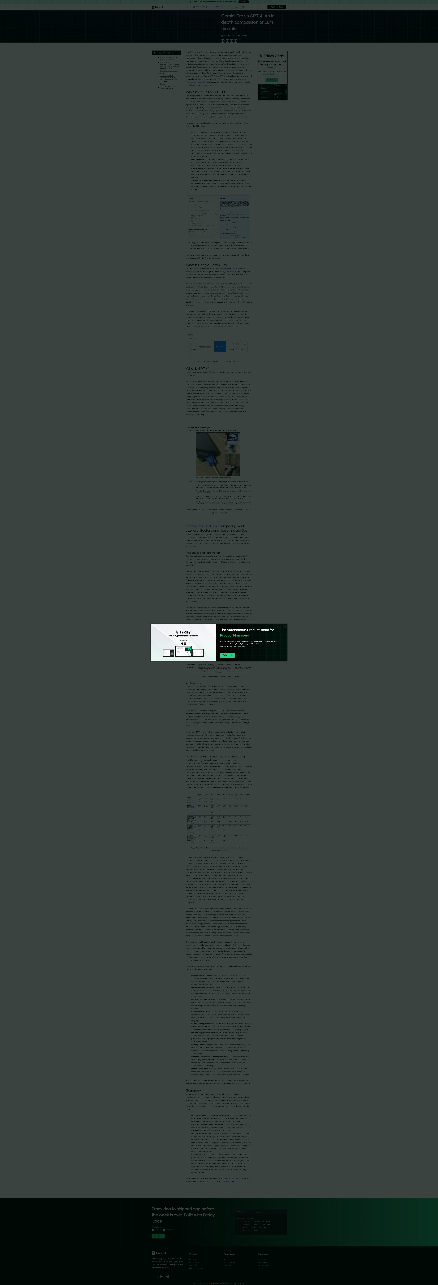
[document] (219, 642)
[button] (285, 626)
